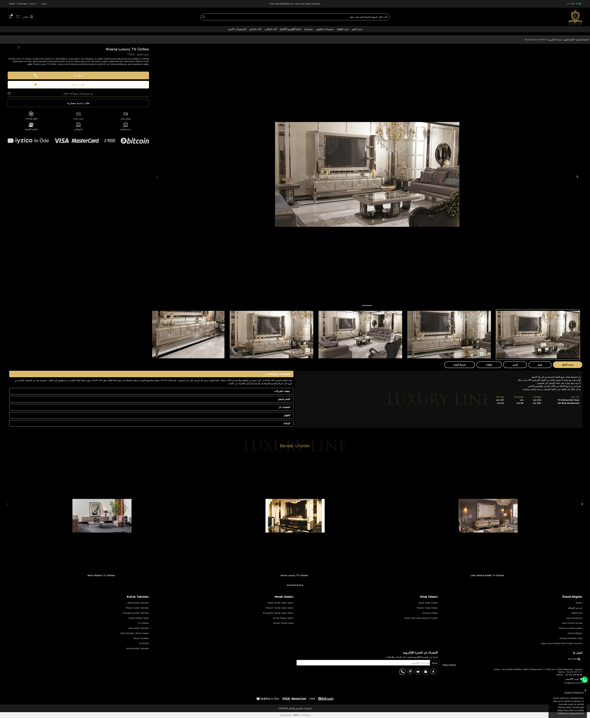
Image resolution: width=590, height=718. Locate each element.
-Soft (295, 715)
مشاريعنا (308, 29)
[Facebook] (433, 672)
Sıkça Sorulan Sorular (572, 623)
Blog (33, 3)
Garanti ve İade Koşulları (570, 628)
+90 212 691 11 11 (574, 672)
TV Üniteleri (143, 623)
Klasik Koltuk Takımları (138, 602)
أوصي (515, 364)
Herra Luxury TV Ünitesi (294, 575)
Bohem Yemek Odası (283, 623)
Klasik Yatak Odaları (428, 602)
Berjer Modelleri (141, 638)
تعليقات (489, 364)
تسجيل (435, 662)
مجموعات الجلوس (325, 29)
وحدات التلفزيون (554, 39)
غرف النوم (357, 29)
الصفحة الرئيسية (582, 39)
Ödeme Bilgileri (575, 633)
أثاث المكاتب (270, 29)
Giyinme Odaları (430, 613)
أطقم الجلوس (568, 39)
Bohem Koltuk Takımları (137, 648)
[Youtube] (418, 672)
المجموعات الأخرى (237, 29)
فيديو (540, 364)
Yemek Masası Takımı (283, 618)
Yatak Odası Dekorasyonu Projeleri (421, 618)
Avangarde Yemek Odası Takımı (278, 613)
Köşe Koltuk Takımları (139, 628)
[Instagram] (426, 672)
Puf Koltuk (144, 643)
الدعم (44, 3)
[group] (367, 174)
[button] (371, 305)
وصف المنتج (567, 364)
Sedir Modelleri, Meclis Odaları (134, 633)
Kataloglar (22, 3)
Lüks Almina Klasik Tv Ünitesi (487, 575)
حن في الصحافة (575, 607)
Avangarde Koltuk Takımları (136, 613)
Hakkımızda (576, 613)
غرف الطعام (343, 29)
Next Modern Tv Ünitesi (101, 575)
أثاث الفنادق (255, 29)
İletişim (12, 3)
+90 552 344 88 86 (573, 674)
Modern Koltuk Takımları (137, 607)
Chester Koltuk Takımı (138, 618)
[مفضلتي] (17, 16)
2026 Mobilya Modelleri (571, 638)
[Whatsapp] (402, 672)
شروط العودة (460, 364)
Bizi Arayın (573, 659)
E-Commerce (304, 715)
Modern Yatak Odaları (427, 607)
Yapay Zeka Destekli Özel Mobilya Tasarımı (561, 643)
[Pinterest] (410, 672)
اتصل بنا (78, 75)
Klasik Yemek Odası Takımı (280, 602)
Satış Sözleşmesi (574, 618)
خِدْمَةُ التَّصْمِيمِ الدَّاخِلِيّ (290, 29)
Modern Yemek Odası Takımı (279, 607)
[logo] (575, 17)
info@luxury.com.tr (573, 682)
